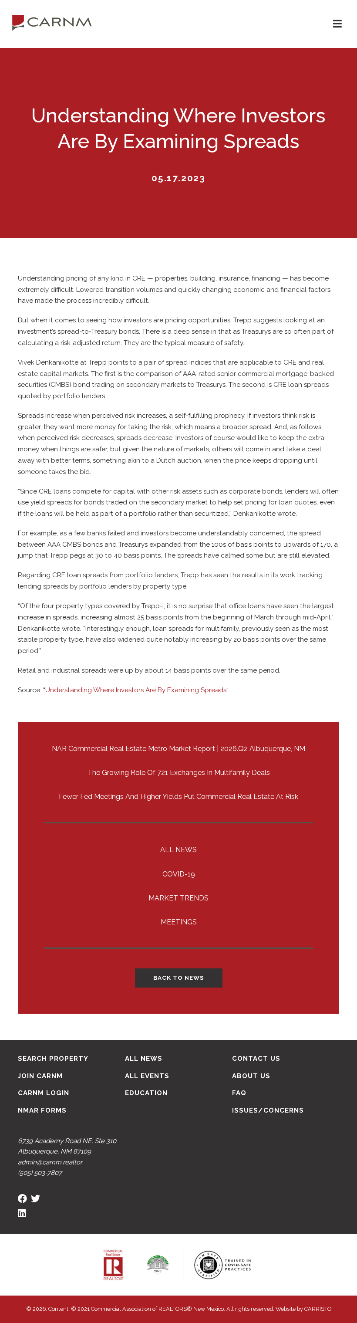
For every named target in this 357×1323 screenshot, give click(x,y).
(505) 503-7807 (40, 1173)
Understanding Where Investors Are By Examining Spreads (135, 690)
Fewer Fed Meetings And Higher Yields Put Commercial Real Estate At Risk (178, 796)
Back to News (178, 977)
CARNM (52, 22)
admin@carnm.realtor (50, 1162)
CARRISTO (317, 1309)
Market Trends (178, 898)
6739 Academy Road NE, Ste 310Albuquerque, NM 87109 (67, 1146)
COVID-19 (178, 874)
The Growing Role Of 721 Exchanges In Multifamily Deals (179, 772)
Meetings (179, 922)
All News (178, 850)
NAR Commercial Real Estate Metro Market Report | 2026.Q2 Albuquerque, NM (178, 748)
